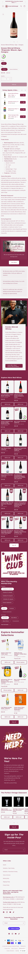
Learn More (14, 262)
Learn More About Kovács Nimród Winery (13, 365)
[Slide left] (10, 42)
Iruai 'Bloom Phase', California (6, 449)
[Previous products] (22, 90)
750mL (5, 70)
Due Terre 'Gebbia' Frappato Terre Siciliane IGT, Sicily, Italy (20, 532)
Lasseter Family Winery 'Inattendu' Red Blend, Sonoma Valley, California (20, 504)
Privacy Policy (6, 885)
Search (4, 864)
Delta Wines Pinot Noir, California (7, 475)
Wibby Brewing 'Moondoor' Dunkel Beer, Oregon (20, 654)
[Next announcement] (25, 2)
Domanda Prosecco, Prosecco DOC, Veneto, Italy (13, 101)
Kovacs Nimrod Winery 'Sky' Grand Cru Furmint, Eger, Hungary (13, 93)
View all (14, 545)
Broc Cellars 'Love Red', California (20, 422)
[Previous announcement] (2, 2)
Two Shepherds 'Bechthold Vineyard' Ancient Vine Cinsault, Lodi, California (19, 476)
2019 (5, 64)
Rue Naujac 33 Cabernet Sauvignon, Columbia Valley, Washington (7, 532)
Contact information (10, 950)
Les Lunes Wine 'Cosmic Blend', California (7, 395)
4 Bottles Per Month (7, 592)
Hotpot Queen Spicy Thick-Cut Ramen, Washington (19, 708)
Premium (11, 608)
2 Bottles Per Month (7, 589)
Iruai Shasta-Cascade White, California (6, 708)
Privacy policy (7, 948)
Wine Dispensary (9, 946)
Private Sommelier (7, 602)
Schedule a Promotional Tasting (10, 871)
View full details (5, 624)
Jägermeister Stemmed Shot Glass (6, 809)
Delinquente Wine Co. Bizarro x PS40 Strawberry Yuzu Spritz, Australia (7, 681)
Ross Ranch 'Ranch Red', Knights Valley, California (20, 449)
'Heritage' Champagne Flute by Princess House (18, 810)
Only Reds (5, 617)
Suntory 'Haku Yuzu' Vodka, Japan (6, 653)
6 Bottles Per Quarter (8, 595)
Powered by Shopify (15, 946)
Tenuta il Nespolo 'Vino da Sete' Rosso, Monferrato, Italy (7, 422)
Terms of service (14, 948)
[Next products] (25, 90)
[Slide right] (17, 42)
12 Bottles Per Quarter (8, 599)
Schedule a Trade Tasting (8, 868)
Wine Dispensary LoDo (8, 897)
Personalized (16, 621)
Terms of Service (7, 875)
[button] (3, 6)
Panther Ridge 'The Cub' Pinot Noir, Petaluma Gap (7, 504)
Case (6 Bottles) (14, 70)
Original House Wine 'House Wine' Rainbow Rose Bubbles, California (13, 108)
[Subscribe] (23, 850)
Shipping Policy (6, 881)
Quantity (2, 76)
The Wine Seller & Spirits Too (10, 902)
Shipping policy (22, 948)
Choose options (20, 662)
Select (4, 608)
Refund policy (6, 878)
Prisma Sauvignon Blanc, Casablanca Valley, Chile (13, 115)
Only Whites (14, 617)
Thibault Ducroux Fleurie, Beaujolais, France (19, 396)
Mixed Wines (6, 621)
